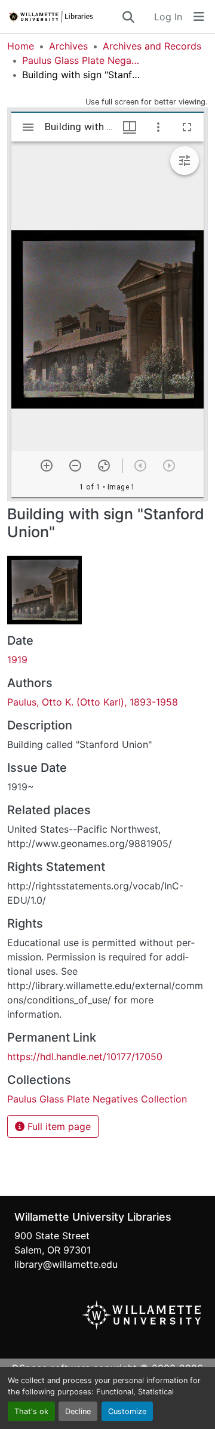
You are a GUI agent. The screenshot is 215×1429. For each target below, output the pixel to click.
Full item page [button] (57, 1126)
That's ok (31, 1411)
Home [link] (20, 46)
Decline (78, 1411)
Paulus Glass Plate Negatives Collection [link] (82, 60)
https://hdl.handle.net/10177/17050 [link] (84, 1056)
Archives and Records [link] (152, 46)
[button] (64, 17)
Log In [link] (168, 17)
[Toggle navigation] (199, 16)
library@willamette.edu (66, 1264)
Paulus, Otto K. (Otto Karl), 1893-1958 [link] (92, 702)
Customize (127, 1411)
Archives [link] (68, 46)
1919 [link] (17, 660)
